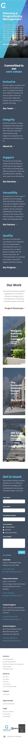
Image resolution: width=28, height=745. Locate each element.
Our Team (8, 108)
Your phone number (9, 515)
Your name (7, 497)
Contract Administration (9, 662)
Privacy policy (6, 714)
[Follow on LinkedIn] (4, 736)
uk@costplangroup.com (12, 619)
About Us (7, 146)
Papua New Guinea (11, 533)
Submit (21, 552)
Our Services (9, 181)
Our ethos (5, 681)
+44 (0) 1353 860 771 (11, 638)
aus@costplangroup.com (13, 572)
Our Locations (7, 684)
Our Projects (9, 267)
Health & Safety (7, 666)
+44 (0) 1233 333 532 (11, 617)
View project (17, 350)
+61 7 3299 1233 (9, 569)
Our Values (6, 679)
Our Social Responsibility (9, 686)
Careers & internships (9, 704)
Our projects (6, 694)
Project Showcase (14, 308)
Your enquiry (7, 536)
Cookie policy (6, 716)
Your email (7, 506)
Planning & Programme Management (13, 664)
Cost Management (8, 659)
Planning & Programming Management (12, 16)
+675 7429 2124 (9, 593)
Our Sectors (9, 224)
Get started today (10, 44)
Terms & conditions (8, 711)
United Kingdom (10, 527)
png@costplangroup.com (13, 595)
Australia (8, 530)
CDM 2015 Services (8, 669)
